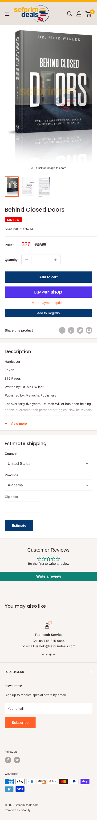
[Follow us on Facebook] (8, 760)
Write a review (48, 576)
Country (11, 453)
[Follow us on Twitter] (17, 760)
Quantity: (12, 260)
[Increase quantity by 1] (55, 260)
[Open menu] (7, 14)
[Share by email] (89, 330)
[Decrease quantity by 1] (27, 260)
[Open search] (69, 13)
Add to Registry (48, 313)
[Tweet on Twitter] (80, 330)
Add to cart (48, 277)
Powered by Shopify (17, 810)
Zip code (11, 497)
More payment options (48, 303)
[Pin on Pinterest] (71, 330)
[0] (88, 14)
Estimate (19, 525)
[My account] (79, 13)
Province (11, 475)
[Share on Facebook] (62, 330)
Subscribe (20, 723)
